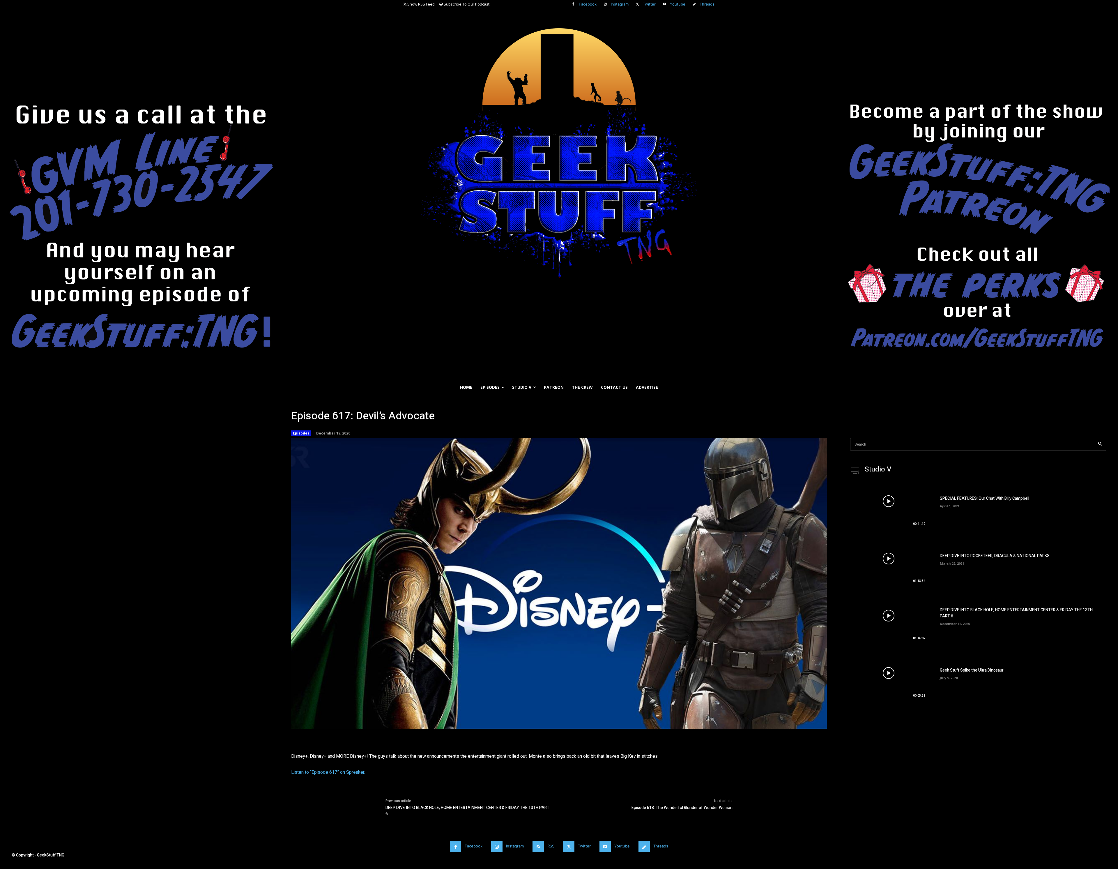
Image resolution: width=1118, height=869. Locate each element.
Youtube (677, 4)
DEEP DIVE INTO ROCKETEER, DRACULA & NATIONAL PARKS (995, 556)
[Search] (1100, 444)
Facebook (588, 4)
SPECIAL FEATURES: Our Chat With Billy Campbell (984, 498)
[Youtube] (664, 4)
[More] (480, 737)
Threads (707, 4)
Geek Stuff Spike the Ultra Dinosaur (972, 670)
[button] (1111, 401)
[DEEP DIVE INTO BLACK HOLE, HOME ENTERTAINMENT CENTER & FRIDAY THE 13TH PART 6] (888, 616)
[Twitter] (637, 4)
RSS (550, 846)
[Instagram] (605, 4)
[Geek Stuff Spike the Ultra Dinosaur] (888, 673)
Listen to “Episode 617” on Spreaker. (328, 772)
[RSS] (538, 846)
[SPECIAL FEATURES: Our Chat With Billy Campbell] (888, 501)
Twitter (649, 4)
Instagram (620, 4)
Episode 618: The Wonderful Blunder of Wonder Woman (682, 808)
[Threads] (694, 4)
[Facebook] (573, 4)
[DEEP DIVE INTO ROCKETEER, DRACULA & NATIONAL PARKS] (888, 559)
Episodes (301, 433)
